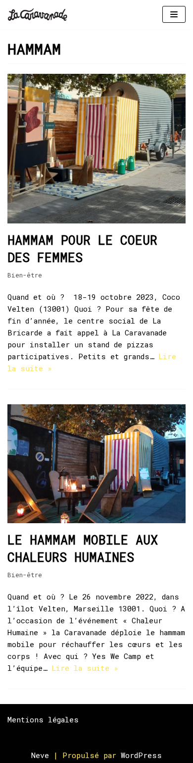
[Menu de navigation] (174, 14)
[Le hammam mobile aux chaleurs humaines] (96, 520)
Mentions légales (43, 719)
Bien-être (24, 275)
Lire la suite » (84, 668)
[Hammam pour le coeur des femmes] (96, 220)
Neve (40, 755)
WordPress (141, 755)
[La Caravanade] (40, 14)
